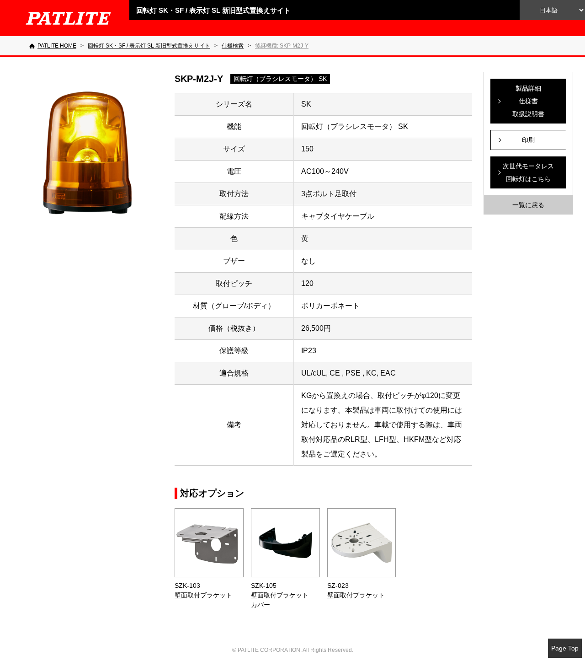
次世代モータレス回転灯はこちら (528, 172)
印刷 (528, 140)
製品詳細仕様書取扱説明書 (528, 101)
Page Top (565, 648)
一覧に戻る (528, 205)
